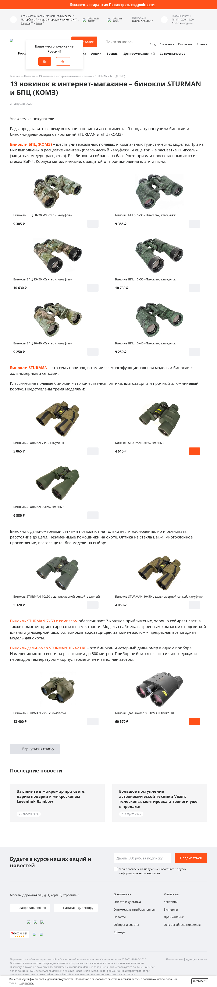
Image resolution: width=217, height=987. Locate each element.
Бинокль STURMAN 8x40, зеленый (139, 443)
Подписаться (191, 858)
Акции (96, 54)
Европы (25, 23)
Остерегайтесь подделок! (182, 925)
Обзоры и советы (126, 925)
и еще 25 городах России (54, 19)
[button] (94, 20)
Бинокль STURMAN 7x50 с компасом (44, 620)
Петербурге (28, 19)
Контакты (171, 902)
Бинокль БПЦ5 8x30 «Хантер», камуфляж (42, 215)
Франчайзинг (174, 917)
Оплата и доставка (127, 902)
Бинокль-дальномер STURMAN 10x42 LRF (48, 647)
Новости (29, 76)
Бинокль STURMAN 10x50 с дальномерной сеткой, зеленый (56, 596)
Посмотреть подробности (132, 4)
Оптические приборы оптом (134, 909)
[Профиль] (152, 39)
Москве (67, 16)
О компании (122, 894)
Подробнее (26, 983)
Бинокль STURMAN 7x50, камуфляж (39, 443)
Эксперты (171, 909)
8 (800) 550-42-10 (142, 21)
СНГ (73, 19)
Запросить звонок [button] (32, 908)
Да (45, 61)
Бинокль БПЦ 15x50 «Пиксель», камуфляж (145, 279)
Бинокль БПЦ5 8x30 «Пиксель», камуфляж (145, 215)
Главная (15, 76)
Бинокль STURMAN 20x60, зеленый (38, 507)
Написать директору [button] (77, 908)
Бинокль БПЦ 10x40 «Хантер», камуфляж (42, 343)
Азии (39, 23)
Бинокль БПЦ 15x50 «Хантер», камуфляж (42, 279)
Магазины (171, 894)
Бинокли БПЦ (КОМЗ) (31, 144)
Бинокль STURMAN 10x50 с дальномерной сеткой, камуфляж (159, 596)
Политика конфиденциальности (186, 959)
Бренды (112, 54)
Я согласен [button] (200, 981)
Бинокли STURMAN (29, 367)
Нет (63, 61)
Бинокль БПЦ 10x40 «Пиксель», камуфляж (145, 343)
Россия (23, 53)
